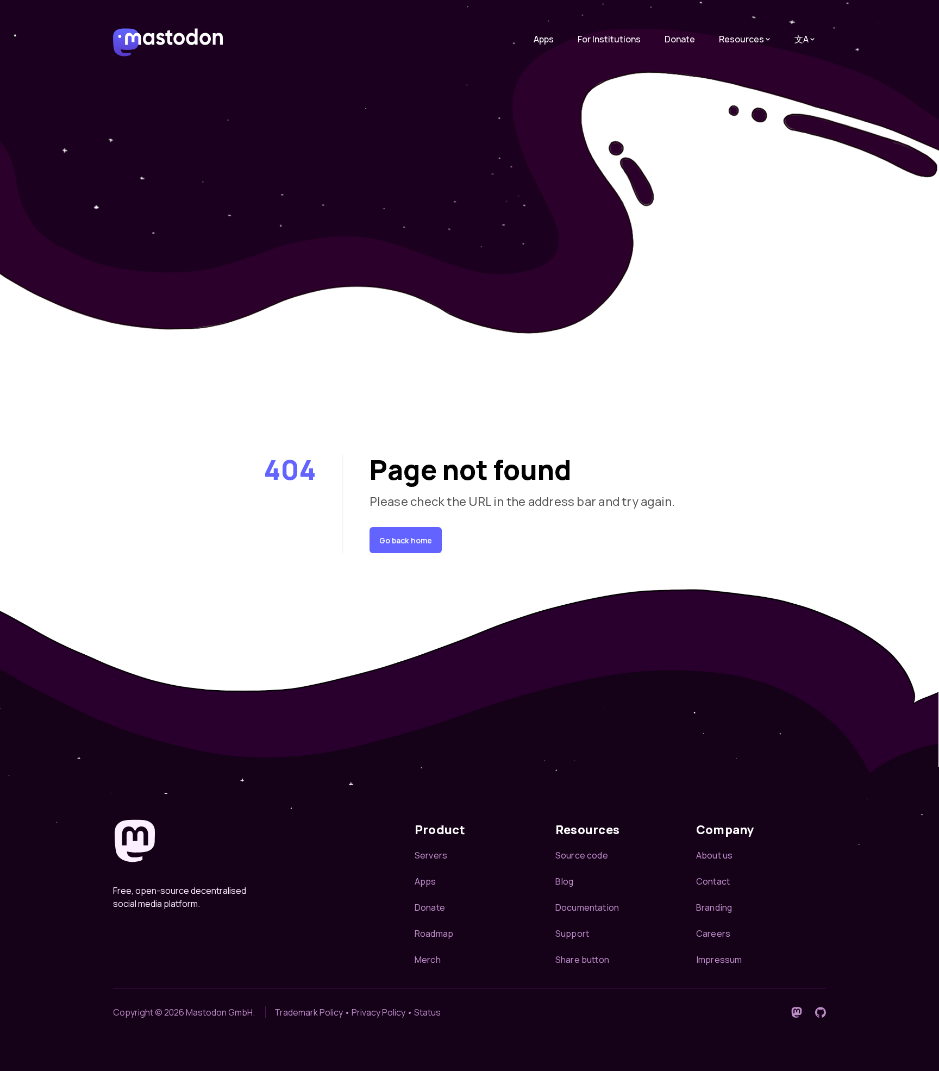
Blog (564, 881)
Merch (428, 960)
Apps (544, 39)
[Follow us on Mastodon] (796, 1012)
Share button (582, 960)
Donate (680, 39)
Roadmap (434, 934)
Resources (741, 39)
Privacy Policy (378, 1012)
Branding (714, 907)
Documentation (587, 907)
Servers (431, 855)
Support (572, 934)
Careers (713, 934)
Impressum (719, 960)
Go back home (406, 540)
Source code (581, 855)
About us (714, 855)
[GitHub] (820, 1012)
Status (427, 1012)
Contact (713, 881)
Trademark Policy (308, 1012)
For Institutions (609, 39)
